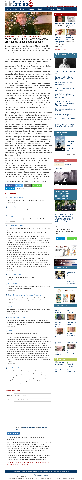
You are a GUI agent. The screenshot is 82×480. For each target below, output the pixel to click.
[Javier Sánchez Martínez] (60, 331)
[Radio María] (60, 371)
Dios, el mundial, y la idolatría (70, 37)
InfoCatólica (10, 9)
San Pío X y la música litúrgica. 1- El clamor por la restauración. (65, 95)
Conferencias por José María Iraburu (71, 283)
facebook (41, 475)
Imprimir (21, 188)
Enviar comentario (13, 433)
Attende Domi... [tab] (59, 168)
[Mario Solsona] (60, 317)
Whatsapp (37, 185)
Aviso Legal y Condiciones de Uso (61, 471)
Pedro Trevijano (70, 311)
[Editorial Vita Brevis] (65, 296)
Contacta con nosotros (26, 471)
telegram (46, 475)
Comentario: (9, 405)
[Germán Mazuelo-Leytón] (71, 346)
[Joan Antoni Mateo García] (71, 329)
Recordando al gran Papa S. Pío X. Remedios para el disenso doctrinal (65, 126)
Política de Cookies (48, 471)
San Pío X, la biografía (63, 115)
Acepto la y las (31, 428)
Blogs (22, 9)
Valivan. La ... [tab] (68, 164)
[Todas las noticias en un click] (65, 262)
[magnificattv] (71, 370)
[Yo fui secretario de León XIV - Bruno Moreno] (65, 251)
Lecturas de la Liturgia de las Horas (71, 274)
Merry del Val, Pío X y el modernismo (63, 83)
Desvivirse (58, 23)
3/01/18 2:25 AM (9, 56)
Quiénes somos (16, 471)
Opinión (41, 9)
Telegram (11, 188)
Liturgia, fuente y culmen (58, 324)
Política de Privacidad (38, 471)
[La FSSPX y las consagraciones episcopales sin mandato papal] (65, 205)
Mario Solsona (58, 311)
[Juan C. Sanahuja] (60, 348)
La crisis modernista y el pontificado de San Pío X (64, 78)
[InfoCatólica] (19, 3)
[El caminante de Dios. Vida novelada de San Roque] (60, 143)
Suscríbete (61, 9)
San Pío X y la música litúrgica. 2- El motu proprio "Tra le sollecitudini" (64, 103)
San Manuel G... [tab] (59, 164)
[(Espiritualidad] (60, 274)
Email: (10, 400)
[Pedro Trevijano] (71, 317)
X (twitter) (36, 475)
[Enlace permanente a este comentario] (7, 198)
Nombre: (9, 395)
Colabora (51, 9)
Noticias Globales (58, 343)
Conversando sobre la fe (71, 323)
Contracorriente (72, 342)
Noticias (31, 9)
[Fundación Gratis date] (60, 363)
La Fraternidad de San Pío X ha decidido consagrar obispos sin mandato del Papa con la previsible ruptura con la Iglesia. (65, 218)
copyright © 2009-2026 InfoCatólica (41, 474)
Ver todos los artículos (61, 49)
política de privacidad (29, 427)
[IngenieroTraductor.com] (71, 364)
